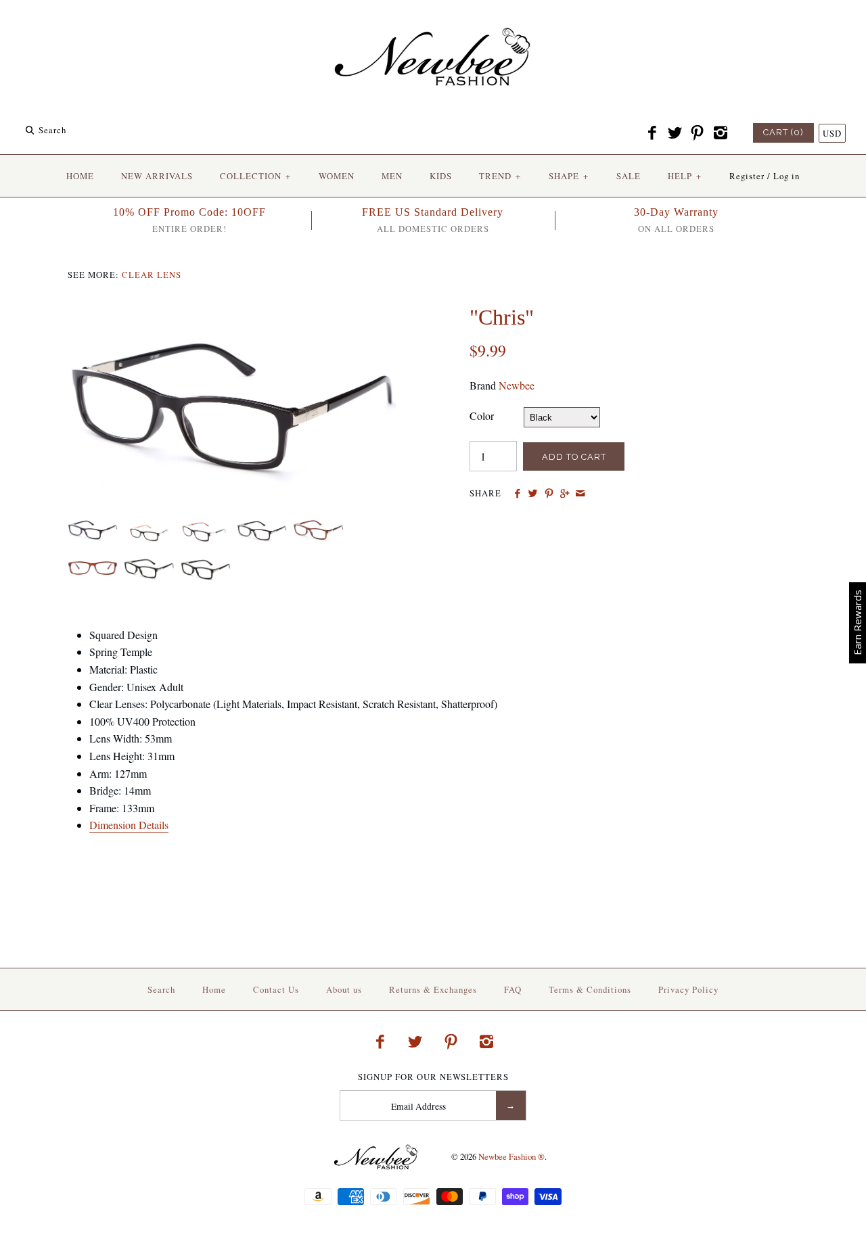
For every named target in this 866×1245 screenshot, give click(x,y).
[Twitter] (674, 133)
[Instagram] (720, 133)
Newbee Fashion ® (511, 1156)
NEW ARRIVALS (157, 176)
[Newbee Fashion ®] (433, 22)
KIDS (441, 176)
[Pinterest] (697, 133)
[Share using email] (580, 493)
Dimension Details (128, 825)
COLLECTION (255, 176)
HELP (685, 176)
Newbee (516, 385)
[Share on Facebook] (517, 493)
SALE (628, 176)
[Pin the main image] (549, 493)
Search (161, 989)
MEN (392, 176)
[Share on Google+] (564, 493)
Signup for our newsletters (433, 1077)
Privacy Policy (688, 989)
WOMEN (337, 176)
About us (344, 989)
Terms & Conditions (590, 989)
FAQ (513, 989)
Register (747, 176)
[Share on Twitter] (532, 493)
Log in (786, 176)
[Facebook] (652, 133)
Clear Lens (151, 274)
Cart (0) (783, 132)
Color (482, 415)
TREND (500, 176)
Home (214, 989)
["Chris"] (232, 313)
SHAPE (569, 176)
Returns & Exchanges (433, 989)
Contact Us (276, 989)
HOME (80, 176)
